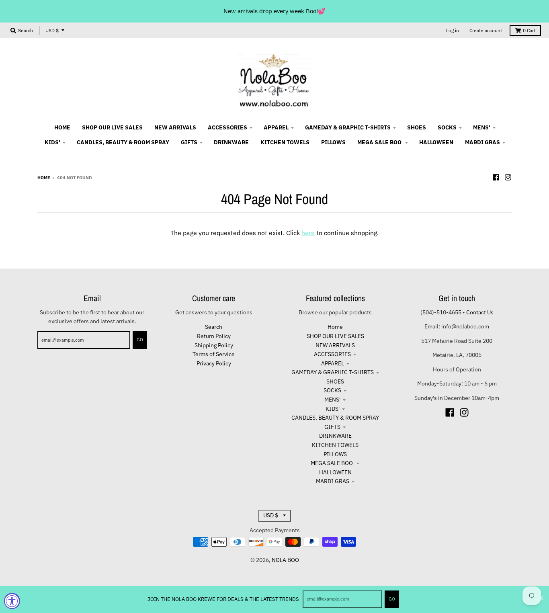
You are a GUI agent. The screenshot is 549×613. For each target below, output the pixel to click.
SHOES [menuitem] (416, 127)
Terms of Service (214, 354)
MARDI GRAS (332, 481)
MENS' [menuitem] (481, 127)
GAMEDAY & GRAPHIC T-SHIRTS (332, 372)
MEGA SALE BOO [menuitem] (380, 142)
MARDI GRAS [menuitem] (482, 142)
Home (43, 177)
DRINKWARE (335, 435)
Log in (452, 30)
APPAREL (332, 363)
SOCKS (332, 390)
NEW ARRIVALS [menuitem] (175, 127)
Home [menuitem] (62, 127)
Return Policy (214, 336)
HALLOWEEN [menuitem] (436, 142)
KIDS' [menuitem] (52, 142)
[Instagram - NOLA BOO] (508, 177)
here (308, 233)
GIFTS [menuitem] (189, 142)
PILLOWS (335, 454)
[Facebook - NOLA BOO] (496, 177)
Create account (485, 30)
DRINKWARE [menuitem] (231, 142)
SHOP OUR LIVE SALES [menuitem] (112, 127)
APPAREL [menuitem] (276, 127)
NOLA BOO (285, 560)
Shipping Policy (214, 345)
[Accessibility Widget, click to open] (12, 601)
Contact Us (480, 312)
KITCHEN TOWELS (335, 445)
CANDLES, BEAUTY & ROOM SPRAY (335, 417)
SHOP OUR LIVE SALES (335, 336)
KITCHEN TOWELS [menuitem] (284, 142)
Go (392, 599)
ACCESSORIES (332, 354)
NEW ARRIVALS (335, 345)
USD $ (52, 30)
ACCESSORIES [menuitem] (227, 127)
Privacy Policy (214, 363)
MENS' (332, 399)
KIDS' (333, 408)
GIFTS (332, 427)
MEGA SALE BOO (332, 463)
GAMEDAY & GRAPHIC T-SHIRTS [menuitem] (348, 127)
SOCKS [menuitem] (447, 127)
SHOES (335, 381)
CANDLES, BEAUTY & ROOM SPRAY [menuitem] (123, 142)
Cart (529, 30)
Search (213, 326)
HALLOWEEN (335, 472)
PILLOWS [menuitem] (333, 142)
